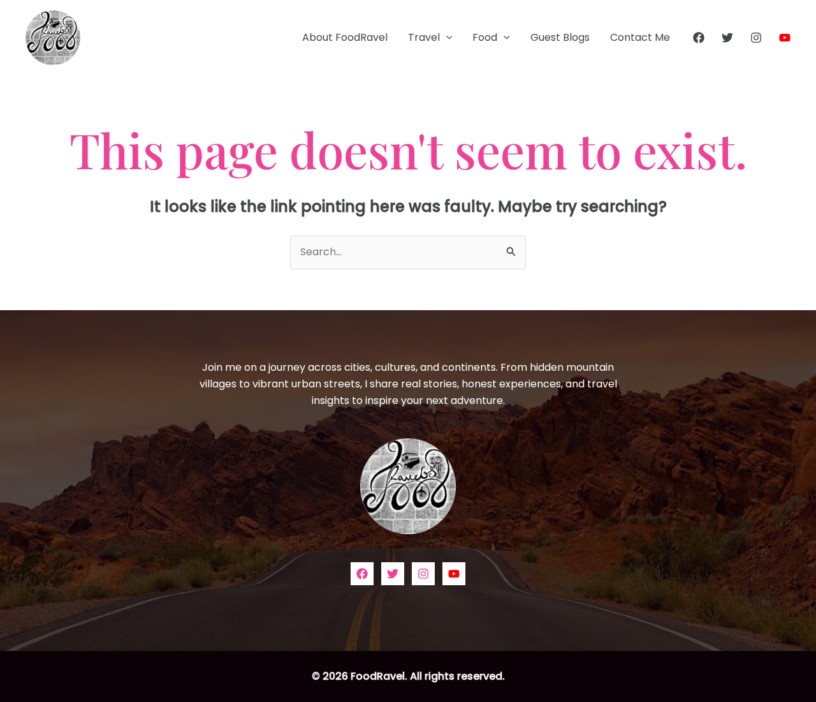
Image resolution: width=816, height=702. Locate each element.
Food (484, 37)
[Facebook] (698, 37)
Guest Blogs (560, 37)
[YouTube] (784, 37)
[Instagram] (756, 37)
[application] (446, 37)
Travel (424, 37)
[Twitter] (727, 37)
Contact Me (640, 37)
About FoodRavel (345, 37)
